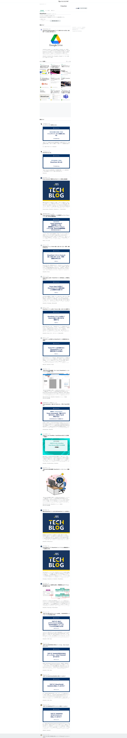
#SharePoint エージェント (59, 396)
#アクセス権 (48, 240)
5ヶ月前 (53, 213)
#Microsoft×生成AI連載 (46, 398)
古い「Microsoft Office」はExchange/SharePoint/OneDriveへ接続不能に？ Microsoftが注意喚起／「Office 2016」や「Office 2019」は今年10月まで (44, 79)
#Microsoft (44, 364)
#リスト (51, 333)
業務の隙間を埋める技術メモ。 (47, 213)
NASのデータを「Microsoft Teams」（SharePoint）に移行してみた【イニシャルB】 (55, 91)
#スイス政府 (45, 146)
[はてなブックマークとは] (45, 61)
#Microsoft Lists (49, 541)
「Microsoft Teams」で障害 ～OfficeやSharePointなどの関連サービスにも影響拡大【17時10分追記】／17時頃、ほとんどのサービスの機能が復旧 (65, 91)
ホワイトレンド (45, 643)
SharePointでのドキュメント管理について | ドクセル (65, 66)
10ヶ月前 (49, 467)
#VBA (48, 638)
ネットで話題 (47, 10)
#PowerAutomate (45, 429)
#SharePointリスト (57, 209)
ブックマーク (42, 64)
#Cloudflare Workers (50, 463)
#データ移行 (67, 56)
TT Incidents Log (45, 123)
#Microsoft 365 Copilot (46, 396)
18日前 (49, 123)
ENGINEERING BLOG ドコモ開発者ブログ (48, 402)
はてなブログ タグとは (75, 28)
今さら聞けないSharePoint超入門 (65, 79)
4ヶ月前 (49, 177)
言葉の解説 (42, 10)
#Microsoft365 (54, 303)
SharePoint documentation (42, 91)
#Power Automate (46, 209)
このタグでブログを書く (83, 8)
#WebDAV (44, 730)
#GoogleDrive (56, 56)
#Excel (48, 333)
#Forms (48, 271)
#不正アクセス (49, 146)
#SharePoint (45, 56)
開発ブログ (83, 28)
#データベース (55, 333)
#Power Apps (49, 607)
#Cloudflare (44, 463)
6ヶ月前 (47, 276)
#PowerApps (49, 303)
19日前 (49, 151)
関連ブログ (53, 10)
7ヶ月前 (47, 307)
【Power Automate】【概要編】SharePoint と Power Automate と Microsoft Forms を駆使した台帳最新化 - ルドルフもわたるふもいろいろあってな (44, 66)
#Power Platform (63, 209)
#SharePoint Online (50, 56)
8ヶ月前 (56, 402)
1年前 (48, 583)
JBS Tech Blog (45, 177)
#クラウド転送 (50, 57)
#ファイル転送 (45, 57)
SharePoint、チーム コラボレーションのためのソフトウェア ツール (55, 79)
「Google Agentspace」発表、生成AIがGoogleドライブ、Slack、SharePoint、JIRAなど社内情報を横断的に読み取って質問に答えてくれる (55, 66)
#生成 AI (61, 504)
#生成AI (65, 396)
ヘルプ (80, 28)
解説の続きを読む (55, 20)
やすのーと (44, 276)
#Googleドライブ (62, 56)
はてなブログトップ (75, 29)
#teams (44, 240)
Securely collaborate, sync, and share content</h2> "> (55, 82)
